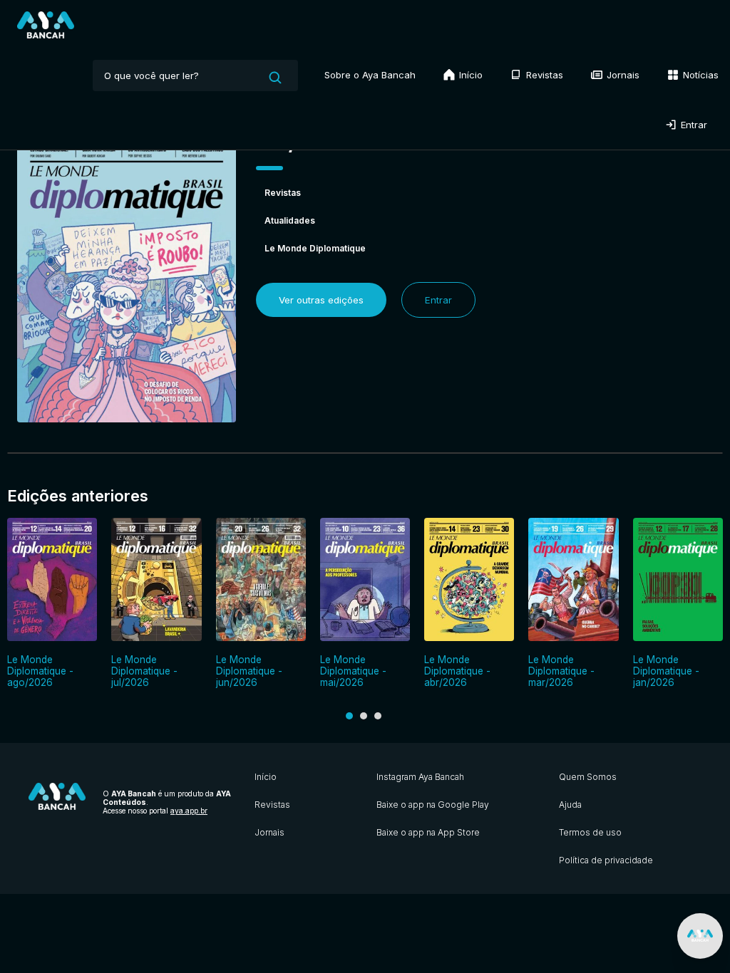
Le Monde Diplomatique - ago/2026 (40, 671)
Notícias (699, 74)
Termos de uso (590, 832)
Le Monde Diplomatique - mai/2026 (353, 671)
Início (469, 74)
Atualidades (289, 220)
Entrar (692, 124)
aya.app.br (188, 810)
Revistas (543, 74)
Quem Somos (588, 776)
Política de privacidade (606, 860)
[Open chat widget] (700, 936)
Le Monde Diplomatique (315, 248)
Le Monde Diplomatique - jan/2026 (666, 671)
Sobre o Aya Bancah (370, 74)
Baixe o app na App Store (428, 832)
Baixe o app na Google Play (432, 804)
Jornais (621, 74)
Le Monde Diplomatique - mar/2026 (561, 671)
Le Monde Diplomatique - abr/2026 (457, 671)
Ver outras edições (321, 300)
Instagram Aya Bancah (420, 776)
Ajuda (570, 804)
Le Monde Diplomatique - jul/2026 (144, 671)
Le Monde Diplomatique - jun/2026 (249, 671)
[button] (349, 716)
